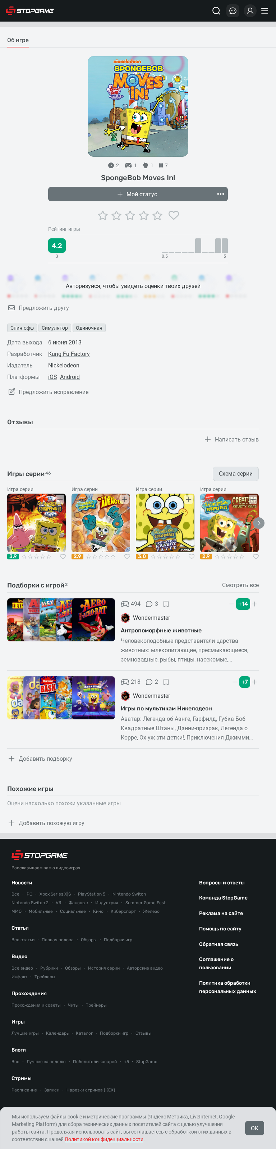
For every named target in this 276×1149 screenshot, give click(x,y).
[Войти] (250, 10)
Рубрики (49, 968)
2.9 (77, 556)
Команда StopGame (223, 898)
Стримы (22, 1078)
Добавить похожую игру (51, 823)
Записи (51, 1090)
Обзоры (89, 939)
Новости (22, 883)
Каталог (84, 1033)
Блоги (19, 1050)
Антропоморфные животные (161, 630)
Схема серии (236, 473)
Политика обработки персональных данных (227, 987)
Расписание (24, 1090)
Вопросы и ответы (222, 883)
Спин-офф (22, 328)
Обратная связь (218, 944)
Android (70, 377)
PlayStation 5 (91, 894)
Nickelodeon (63, 365)
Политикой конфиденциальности (104, 1139)
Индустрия (106, 902)
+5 (126, 1061)
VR (58, 902)
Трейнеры (96, 1005)
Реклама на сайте (221, 913)
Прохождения (29, 993)
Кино (98, 911)
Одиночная (89, 328)
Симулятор (55, 328)
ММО (17, 911)
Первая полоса (58, 939)
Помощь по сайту (220, 929)
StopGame (146, 1061)
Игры (18, 1022)
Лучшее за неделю (46, 1061)
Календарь (57, 1033)
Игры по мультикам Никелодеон (166, 708)
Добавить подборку (45, 758)
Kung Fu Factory (69, 354)
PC (29, 894)
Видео (19, 956)
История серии (104, 968)
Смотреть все (240, 585)
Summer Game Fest (145, 902)
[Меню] (265, 10)
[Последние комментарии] (232, 10)
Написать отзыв (237, 439)
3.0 (142, 556)
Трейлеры (44, 976)
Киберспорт (123, 911)
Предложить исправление (53, 392)
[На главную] (30, 10)
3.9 (13, 556)
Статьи (20, 928)
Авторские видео (145, 968)
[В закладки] (166, 604)
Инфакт (19, 976)
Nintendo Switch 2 (30, 902)
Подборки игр (118, 939)
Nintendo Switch (129, 894)
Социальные (73, 911)
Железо (151, 911)
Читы (73, 1005)
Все (15, 894)
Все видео (22, 968)
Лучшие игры (25, 1033)
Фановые (78, 902)
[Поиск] (216, 11)
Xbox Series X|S (55, 894)
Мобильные (41, 911)
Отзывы (143, 1033)
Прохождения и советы (36, 1005)
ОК (254, 1128)
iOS (52, 377)
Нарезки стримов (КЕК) (90, 1090)
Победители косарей (95, 1061)
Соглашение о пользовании (216, 963)
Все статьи (23, 939)
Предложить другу (44, 308)
